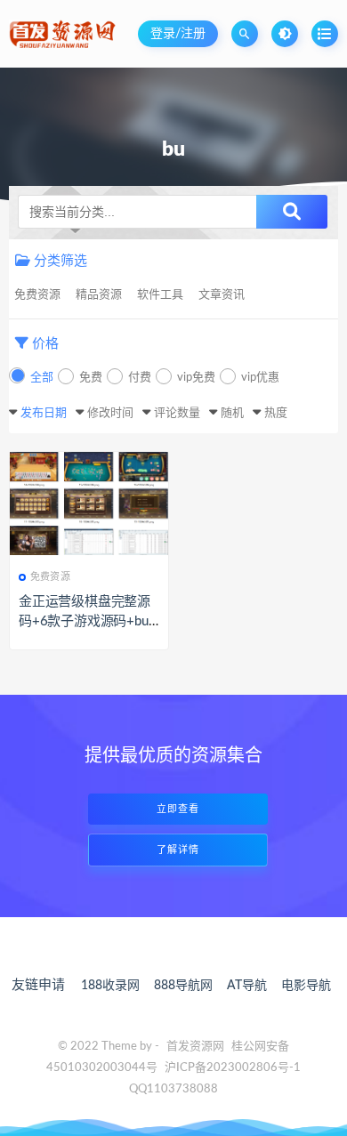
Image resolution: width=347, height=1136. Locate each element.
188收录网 (110, 985)
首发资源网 (195, 1046)
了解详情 (178, 850)
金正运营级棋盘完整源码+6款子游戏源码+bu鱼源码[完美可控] (84, 621)
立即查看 (178, 809)
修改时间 (110, 413)
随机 (232, 413)
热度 (275, 413)
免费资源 (37, 295)
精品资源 (99, 295)
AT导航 (247, 985)
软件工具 (160, 295)
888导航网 (183, 985)
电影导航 (306, 985)
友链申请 (38, 985)
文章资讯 (221, 295)
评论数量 (177, 413)
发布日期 (43, 413)
